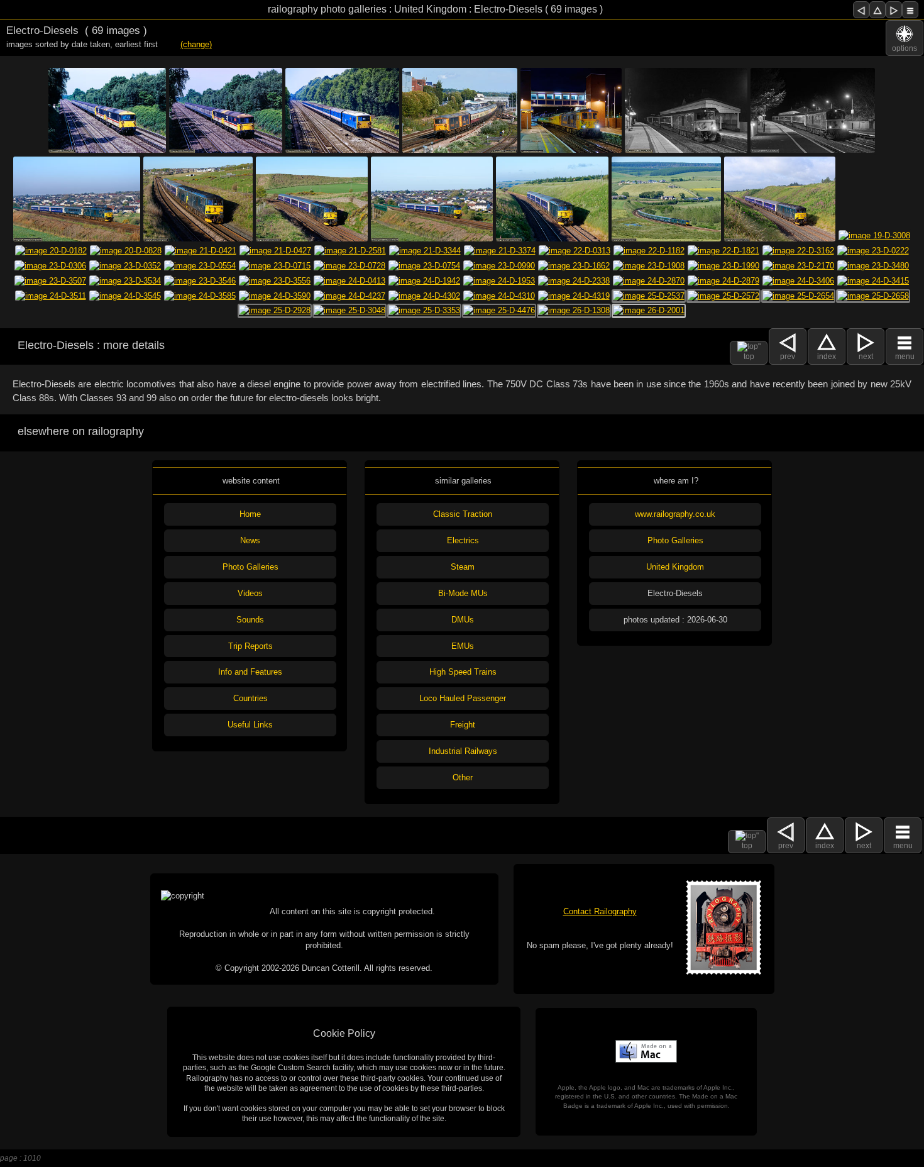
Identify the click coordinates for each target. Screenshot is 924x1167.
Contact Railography (600, 911)
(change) (196, 44)
